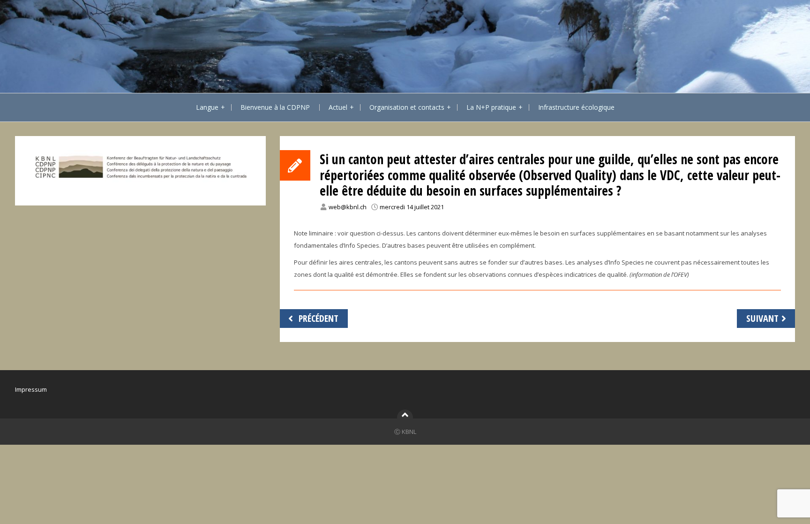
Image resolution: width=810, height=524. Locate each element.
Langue (207, 107)
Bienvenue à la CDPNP (275, 107)
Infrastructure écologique (576, 107)
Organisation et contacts (406, 107)
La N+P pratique (491, 107)
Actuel (338, 107)
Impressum (31, 389)
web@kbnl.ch (348, 207)
